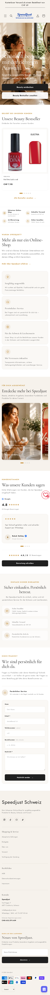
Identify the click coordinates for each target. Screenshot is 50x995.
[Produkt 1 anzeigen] (21, 193)
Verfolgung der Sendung (10, 857)
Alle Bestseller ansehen (25, 198)
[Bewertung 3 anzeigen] (27, 546)
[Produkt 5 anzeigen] (30, 193)
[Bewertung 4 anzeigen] (29, 546)
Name (7, 704)
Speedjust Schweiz (21, 802)
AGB (3, 873)
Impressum (5, 883)
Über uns (5, 847)
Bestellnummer (14, 740)
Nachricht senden (25, 777)
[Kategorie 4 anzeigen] (29, 462)
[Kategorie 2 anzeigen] (25, 462)
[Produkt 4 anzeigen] (28, 193)
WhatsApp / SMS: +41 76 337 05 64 (14, 913)
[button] (5, 16)
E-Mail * (7, 716)
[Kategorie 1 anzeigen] (22, 462)
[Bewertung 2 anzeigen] (25, 546)
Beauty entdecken (25, 87)
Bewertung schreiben (25, 563)
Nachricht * (9, 752)
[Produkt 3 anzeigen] (26, 193)
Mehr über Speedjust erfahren (16, 264)
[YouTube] (16, 819)
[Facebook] (10, 819)
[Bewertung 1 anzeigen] (22, 546)
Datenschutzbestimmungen (11, 878)
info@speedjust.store (9, 910)
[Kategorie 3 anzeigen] (27, 462)
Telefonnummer (12, 728)
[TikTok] (22, 819)
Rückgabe (5, 842)
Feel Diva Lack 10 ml (11, 179)
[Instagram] (4, 819)
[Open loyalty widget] (44, 989)
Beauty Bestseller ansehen (25, 95)
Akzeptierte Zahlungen (10, 837)
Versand (4, 852)
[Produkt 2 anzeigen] (24, 193)
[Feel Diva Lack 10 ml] (25, 151)
